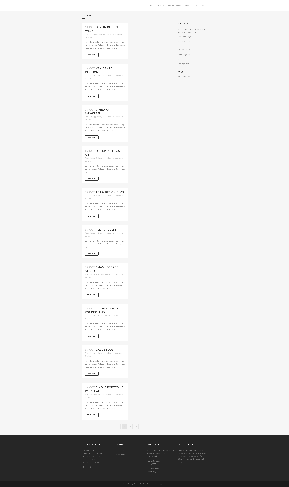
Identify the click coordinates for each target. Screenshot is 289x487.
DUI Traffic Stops (184, 41)
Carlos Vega (185, 76)
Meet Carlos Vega (184, 37)
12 (88, 119)
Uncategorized (183, 64)
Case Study (105, 349)
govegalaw (107, 34)
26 (88, 198)
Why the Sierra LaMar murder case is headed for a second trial (160, 451)
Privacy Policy (121, 455)
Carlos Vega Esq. (184, 55)
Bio (179, 76)
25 (88, 277)
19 (88, 161)
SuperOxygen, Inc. (160, 484)
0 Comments (118, 34)
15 (88, 236)
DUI (179, 59)
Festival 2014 (106, 229)
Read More (91, 55)
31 (88, 78)
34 (88, 37)
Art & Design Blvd (110, 192)
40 (88, 318)
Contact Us (120, 450)
